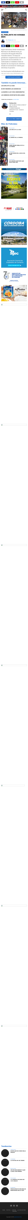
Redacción (11, 40)
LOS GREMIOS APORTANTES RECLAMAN (13, 95)
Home (3, 1210)
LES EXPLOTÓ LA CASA (8, 85)
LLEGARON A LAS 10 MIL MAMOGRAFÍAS (12, 92)
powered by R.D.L (18, 1216)
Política (8, 1210)
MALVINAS (15, 1211)
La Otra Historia (21, 1210)
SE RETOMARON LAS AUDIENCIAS (11, 89)
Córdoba (14, 1210)
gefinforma (16, 99)
